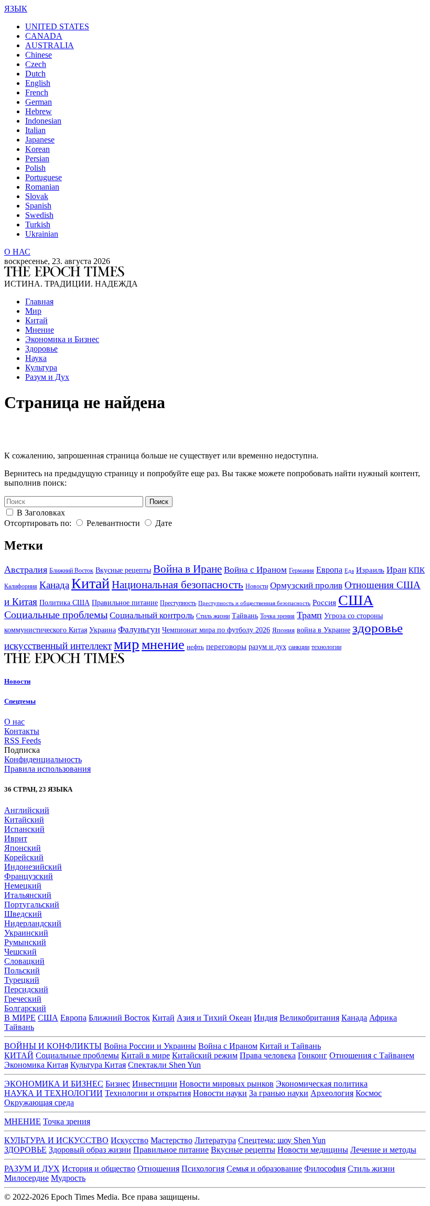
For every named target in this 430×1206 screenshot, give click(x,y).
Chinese (38, 54)
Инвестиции (154, 1083)
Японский (22, 847)
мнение (163, 644)
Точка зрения (277, 616)
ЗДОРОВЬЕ (25, 1149)
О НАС (17, 251)
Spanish (38, 205)
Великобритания (309, 1017)
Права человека (268, 1055)
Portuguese (43, 177)
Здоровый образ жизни (90, 1149)
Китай (36, 320)
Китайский (24, 819)
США (355, 600)
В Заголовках (41, 512)
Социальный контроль (152, 615)
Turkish (37, 224)
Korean (37, 149)
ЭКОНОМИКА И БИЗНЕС (53, 1083)
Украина (102, 630)
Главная (39, 301)
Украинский (26, 932)
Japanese (40, 139)
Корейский (24, 857)
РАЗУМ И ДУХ (32, 1168)
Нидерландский (32, 923)
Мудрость (68, 1178)
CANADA (43, 35)
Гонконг (312, 1055)
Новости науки (220, 1093)
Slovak (36, 196)
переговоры (226, 646)
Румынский (25, 942)
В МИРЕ (20, 1017)
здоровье (377, 628)
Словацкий (24, 961)
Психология (202, 1168)
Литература (215, 1140)
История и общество (98, 1168)
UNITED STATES (57, 26)
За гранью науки (278, 1093)
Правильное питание (125, 603)
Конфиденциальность (43, 759)
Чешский (20, 951)
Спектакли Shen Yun (164, 1064)
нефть (195, 647)
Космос (369, 1093)
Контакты (21, 731)
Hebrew (38, 111)
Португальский (31, 904)
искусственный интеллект (58, 645)
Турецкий (21, 979)
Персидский (26, 989)
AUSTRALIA (49, 45)
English (37, 83)
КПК (416, 570)
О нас (14, 721)
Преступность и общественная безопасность (254, 603)
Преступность (178, 603)
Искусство (129, 1140)
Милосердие (26, 1178)
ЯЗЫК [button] (15, 8)
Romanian (42, 186)
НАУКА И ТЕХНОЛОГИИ (53, 1093)
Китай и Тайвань (290, 1045)
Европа (329, 569)
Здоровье (41, 348)
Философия (325, 1168)
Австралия (25, 569)
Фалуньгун (139, 629)
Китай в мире (145, 1055)
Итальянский (27, 895)
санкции (298, 647)
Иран (396, 570)
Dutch (35, 73)
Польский (22, 970)
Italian (35, 130)
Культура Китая (98, 1064)
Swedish (39, 215)
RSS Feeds (22, 740)
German (38, 101)
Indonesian (43, 120)
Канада (54, 584)
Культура (41, 367)
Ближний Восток (71, 570)
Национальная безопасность (177, 584)
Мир (33, 310)
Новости (256, 586)
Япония (283, 630)
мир (126, 643)
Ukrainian (41, 233)
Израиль (370, 570)
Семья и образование (264, 1168)
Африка (383, 1017)
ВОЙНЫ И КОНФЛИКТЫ (53, 1045)
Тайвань (245, 616)
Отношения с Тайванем (371, 1055)
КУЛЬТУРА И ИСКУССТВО (56, 1140)
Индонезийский (33, 866)
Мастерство (171, 1140)
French (36, 92)
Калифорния (20, 586)
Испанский (24, 829)
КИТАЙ (19, 1055)
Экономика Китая (36, 1064)
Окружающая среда (39, 1102)
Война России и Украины (150, 1045)
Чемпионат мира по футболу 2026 (216, 630)
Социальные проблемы (56, 614)
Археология (331, 1093)
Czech (35, 64)
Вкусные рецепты (123, 570)
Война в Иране (187, 569)
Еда (349, 571)
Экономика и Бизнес (62, 339)
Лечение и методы (383, 1149)
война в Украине (323, 630)
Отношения (158, 1168)
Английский (26, 810)
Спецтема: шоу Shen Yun (282, 1140)
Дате (163, 523)
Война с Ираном (255, 570)
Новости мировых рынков (226, 1083)
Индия (265, 1017)
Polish (35, 167)
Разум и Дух (47, 376)
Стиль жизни (213, 616)
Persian (37, 158)
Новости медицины (312, 1149)
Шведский (23, 913)
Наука (36, 358)
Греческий (22, 998)
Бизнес (117, 1083)
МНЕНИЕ (22, 1121)
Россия (324, 602)
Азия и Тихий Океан (214, 1017)
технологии (326, 647)
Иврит (15, 838)
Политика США (64, 603)
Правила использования (47, 768)
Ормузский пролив (306, 585)
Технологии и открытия (148, 1093)
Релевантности (113, 523)
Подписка (22, 749)
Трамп (309, 615)
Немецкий (22, 885)
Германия (301, 570)
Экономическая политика (322, 1083)
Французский (28, 876)
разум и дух (267, 647)
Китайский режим (205, 1055)
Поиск (158, 502)
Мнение (39, 329)
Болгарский (25, 1008)
